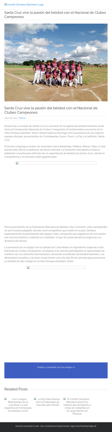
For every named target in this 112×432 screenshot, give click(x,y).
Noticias (22, 118)
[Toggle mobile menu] (106, 4)
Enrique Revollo (63, 426)
